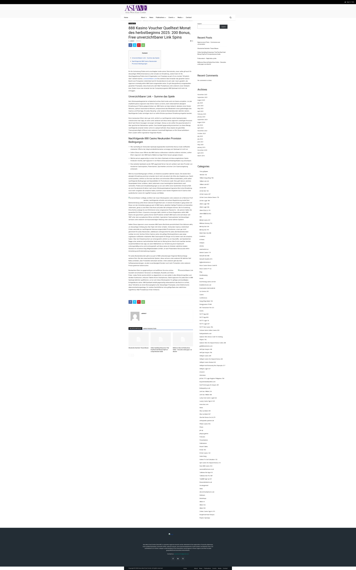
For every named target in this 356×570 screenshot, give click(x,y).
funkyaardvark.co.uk (205, 333)
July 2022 (200, 139)
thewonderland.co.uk (206, 482)
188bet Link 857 (204, 184)
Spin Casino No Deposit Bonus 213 (210, 463)
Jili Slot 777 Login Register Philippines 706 (212, 378)
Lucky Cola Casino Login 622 (208, 398)
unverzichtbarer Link (150, 78)
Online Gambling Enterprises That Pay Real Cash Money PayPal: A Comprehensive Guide (160, 349)
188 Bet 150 (203, 175)
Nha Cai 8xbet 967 (205, 414)
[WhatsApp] (143, 45)
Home (130, 21)
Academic (202, 236)
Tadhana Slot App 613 (206, 472)
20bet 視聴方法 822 (205, 213)
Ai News (202, 239)
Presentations (204, 440)
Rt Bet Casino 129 (205, 453)
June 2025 (200, 106)
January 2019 (201, 147)
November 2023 (202, 131)
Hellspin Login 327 (205, 369)
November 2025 (202, 94)
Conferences (203, 298)
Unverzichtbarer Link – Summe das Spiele (145, 58)
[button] (230, 17)
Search (199, 24)
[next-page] (132, 355)
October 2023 (201, 133)
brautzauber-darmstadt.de (207, 288)
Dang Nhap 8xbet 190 (206, 301)
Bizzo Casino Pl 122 (205, 269)
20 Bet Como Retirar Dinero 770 (209, 197)
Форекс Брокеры (205, 518)
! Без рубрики (204, 171)
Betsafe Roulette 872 (206, 259)
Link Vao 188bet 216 (206, 391)
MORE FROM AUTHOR (149, 328)
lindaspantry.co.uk (205, 388)
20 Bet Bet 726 (204, 191)
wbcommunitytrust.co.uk (207, 492)
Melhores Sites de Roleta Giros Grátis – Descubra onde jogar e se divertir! (182, 349)
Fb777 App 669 (204, 314)
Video (201, 489)
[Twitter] (134, 45)
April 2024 (200, 128)
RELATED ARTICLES (135, 328)
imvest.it (202, 372)
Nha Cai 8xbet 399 (205, 411)
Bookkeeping (203, 275)
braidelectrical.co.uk (205, 285)
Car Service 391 (204, 291)
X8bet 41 (202, 501)
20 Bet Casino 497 (205, 194)
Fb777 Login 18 (204, 320)
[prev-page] (129, 355)
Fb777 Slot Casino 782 (206, 327)
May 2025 (200, 108)
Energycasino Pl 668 (206, 304)
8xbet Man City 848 (205, 233)
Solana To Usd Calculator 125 (208, 459)
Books (201, 278)
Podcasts (202, 437)
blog (201, 272)
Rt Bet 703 (203, 450)
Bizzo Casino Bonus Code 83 (208, 265)
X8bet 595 (203, 508)
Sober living (203, 456)
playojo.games (204, 433)
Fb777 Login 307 (205, 324)
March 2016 (201, 156)
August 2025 (201, 100)
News (201, 407)
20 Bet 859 (203, 187)
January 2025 (201, 117)
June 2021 (200, 142)
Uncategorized (137, 21)
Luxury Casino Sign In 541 (207, 401)
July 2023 (200, 136)
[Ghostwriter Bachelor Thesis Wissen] (138, 339)
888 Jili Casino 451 (205, 220)
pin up (201, 430)
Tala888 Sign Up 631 (206, 479)
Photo (201, 427)
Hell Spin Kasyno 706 (206, 352)
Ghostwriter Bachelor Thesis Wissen (138, 348)
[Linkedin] (178, 558)
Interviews (203, 375)
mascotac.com (204, 404)
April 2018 (200, 153)
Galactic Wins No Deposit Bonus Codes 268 (213, 343)
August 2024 (201, 122)
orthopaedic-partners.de (207, 420)
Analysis (202, 243)
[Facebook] (130, 45)
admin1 (132, 41)
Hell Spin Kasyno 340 (206, 349)
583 (201, 217)
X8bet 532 (203, 505)
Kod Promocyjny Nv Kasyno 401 (209, 385)
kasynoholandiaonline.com (207, 382)
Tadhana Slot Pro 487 (206, 476)
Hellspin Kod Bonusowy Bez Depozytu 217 (212, 365)
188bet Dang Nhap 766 (207, 178)
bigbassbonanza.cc (205, 262)
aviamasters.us (204, 249)
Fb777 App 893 (204, 317)
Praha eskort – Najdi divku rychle (206, 58)
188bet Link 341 (204, 181)
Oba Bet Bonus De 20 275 (207, 417)
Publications (203, 443)
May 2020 (200, 144)
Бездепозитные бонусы (207, 514)
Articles (202, 246)
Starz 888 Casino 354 (206, 466)
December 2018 (202, 150)
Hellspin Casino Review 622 (208, 362)
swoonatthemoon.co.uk (207, 469)
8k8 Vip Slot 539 (204, 226)
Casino (202, 294)
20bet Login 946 (204, 207)
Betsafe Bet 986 (204, 256)
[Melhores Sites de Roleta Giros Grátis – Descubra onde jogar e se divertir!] (183, 339)
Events (201, 311)
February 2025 (201, 114)
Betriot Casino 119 (205, 252)
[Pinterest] (139, 45)
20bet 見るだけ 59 (205, 210)
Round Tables (204, 446)
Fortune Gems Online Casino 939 (209, 330)
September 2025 (202, 97)
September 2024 (202, 119)
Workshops (203, 498)
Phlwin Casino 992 (205, 424)
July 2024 (200, 125)
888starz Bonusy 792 (206, 223)
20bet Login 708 (204, 204)
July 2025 (200, 103)
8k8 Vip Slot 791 (204, 230)
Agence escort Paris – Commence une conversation (208, 43)
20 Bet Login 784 (205, 200)
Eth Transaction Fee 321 (207, 307)
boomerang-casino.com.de (208, 281)
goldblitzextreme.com (206, 346)
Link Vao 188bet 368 (206, 394)
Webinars (202, 495)
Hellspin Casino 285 (205, 356)
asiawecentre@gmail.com (181, 554)
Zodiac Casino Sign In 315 (207, 511)
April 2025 (200, 111)
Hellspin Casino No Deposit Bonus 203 (211, 359)
